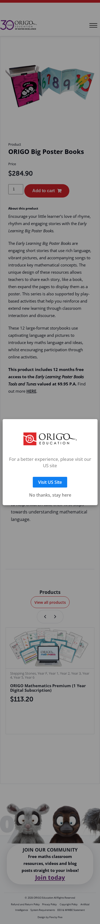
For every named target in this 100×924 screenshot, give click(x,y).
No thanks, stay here (50, 488)
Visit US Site (50, 476)
